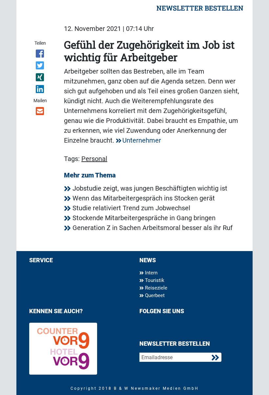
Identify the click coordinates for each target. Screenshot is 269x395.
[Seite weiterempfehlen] (40, 112)
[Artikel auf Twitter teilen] (40, 67)
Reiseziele (155, 288)
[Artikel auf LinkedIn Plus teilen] (40, 90)
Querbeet (154, 295)
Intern (150, 273)
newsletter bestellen (199, 8)
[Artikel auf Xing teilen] (40, 78)
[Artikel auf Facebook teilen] (40, 55)
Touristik (154, 280)
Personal (94, 159)
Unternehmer (141, 140)
